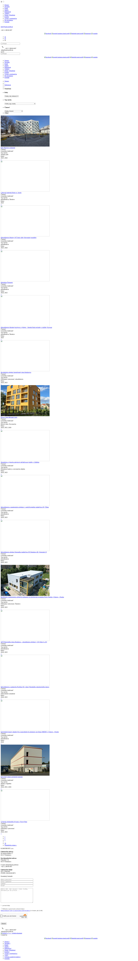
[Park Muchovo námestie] (25, 146)
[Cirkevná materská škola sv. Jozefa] (25, 191)
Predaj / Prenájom (10, 15)
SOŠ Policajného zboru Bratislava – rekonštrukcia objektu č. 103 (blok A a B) (24, 642)
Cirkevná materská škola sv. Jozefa (11, 192)
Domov (7, 5)
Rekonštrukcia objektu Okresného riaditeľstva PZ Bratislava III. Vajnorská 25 (24, 552)
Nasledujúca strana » (11, 845)
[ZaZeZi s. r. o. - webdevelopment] (11, 933)
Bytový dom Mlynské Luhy (9, 417)
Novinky (7, 6)
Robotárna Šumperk (7, 282)
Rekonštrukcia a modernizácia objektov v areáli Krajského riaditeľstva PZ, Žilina (25, 507)
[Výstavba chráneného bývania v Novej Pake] (25, 820)
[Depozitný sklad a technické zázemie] (25, 775)
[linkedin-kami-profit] (76, 33)
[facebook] (47, 33)
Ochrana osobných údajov (13, 957)
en (5, 38)
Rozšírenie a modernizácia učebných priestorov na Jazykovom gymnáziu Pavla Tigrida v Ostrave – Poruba (32, 597)
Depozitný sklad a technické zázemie (12, 777)
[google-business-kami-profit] (60, 33)
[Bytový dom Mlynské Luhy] (25, 415)
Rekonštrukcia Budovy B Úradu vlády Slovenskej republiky (19, 237)
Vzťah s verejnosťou (11, 18)
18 (5, 843)
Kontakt (7, 22)
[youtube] (94, 33)
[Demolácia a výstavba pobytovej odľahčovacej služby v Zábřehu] (25, 460)
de (5, 37)
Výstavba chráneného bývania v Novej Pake (14, 822)
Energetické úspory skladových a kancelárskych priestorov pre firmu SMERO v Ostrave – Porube (30, 732)
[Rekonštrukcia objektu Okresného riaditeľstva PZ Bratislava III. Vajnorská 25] (25, 550)
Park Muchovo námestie (8, 148)
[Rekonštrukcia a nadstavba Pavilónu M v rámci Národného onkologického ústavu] (25, 685)
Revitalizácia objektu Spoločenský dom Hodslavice (16, 372)
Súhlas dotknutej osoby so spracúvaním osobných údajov (15, 910)
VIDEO (7, 13)
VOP (6, 955)
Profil (6, 8)
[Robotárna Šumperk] (25, 281)
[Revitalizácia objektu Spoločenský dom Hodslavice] (25, 371)
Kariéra (7, 17)
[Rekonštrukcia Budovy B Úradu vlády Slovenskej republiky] (25, 236)
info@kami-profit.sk (7, 27)
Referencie (8, 12)
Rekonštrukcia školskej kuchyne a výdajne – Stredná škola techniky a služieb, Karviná (26, 327)
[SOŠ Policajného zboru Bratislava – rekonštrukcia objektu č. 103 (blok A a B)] (25, 640)
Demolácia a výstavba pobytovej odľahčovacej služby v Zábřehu (20, 462)
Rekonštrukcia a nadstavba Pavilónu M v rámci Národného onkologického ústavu (25, 687)
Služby (7, 10)
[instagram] (87, 33)
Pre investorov (9, 20)
